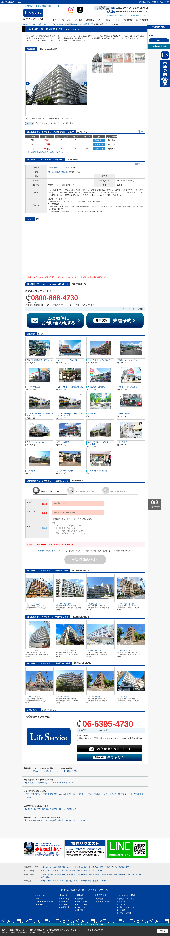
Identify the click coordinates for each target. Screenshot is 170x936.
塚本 (60, 794)
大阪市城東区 (118, 867)
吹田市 (64, 783)
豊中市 (128, 867)
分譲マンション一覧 (126, 907)
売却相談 (78, 20)
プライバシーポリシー (56, 551)
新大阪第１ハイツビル (94, 650)
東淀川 (27, 809)
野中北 (72, 794)
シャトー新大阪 (123, 697)
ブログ (117, 20)
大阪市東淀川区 (44, 783)
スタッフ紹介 (104, 20)
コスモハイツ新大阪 (33, 650)
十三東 (44, 794)
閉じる (162, 931)
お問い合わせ (142, 20)
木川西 (111, 794)
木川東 (78, 794)
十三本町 (89, 794)
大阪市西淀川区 (31, 783)
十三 (63, 809)
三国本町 (97, 794)
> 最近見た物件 (112, 16)
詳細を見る (99, 140)
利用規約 (41, 551)
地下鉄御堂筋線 (54, 172)
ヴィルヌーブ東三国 (63, 697)
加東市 (109, 867)
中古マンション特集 (57, 771)
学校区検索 (65, 907)
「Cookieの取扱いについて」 (27, 933)
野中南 (117, 794)
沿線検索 (64, 902)
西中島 (65, 794)
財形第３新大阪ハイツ (94, 604)
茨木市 (71, 783)
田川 (130, 794)
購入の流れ (123, 902)
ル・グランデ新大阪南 (64, 604)
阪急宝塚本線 (60, 874)
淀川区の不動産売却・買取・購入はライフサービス (85, 890)
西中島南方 (56, 809)
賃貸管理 (99, 899)
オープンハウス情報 (126, 899)
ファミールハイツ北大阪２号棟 (66, 650)
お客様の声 (80, 907)
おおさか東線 (106, 874)
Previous (28, 83)
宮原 (65, 167)
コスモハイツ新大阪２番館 (126, 604)
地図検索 (64, 904)
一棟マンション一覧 (103, 902)
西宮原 (27, 794)
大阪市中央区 (56, 783)
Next (85, 83)
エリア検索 (65, 899)
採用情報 (79, 910)
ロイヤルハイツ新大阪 (33, 604)
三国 (74, 809)
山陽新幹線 (130, 874)
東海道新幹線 (118, 874)
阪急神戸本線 (94, 874)
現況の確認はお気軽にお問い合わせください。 (46, 152)
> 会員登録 (135, 16)
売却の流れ (123, 904)
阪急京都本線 (82, 874)
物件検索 (66, 20)
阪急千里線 (45, 877)
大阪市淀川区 (59, 167)
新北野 (50, 794)
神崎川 (69, 809)
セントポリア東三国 (124, 650)
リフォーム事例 (125, 913)
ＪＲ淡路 (67, 820)
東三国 (64, 172)
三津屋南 (28, 797)
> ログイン (144, 16)
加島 (56, 794)
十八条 (104, 794)
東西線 (138, 874)
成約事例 (122, 910)
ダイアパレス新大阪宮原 (34, 697)
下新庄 (83, 820)
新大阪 (33, 809)
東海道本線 (71, 874)
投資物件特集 (71, 771)
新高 (83, 794)
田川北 (142, 794)
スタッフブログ (82, 904)
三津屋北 (124, 794)
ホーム (55, 20)
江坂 (73, 820)
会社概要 (128, 20)
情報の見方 (139, 164)
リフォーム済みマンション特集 (37, 771)
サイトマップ (41, 907)
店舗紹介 (90, 20)
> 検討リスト (124, 16)
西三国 (136, 794)
